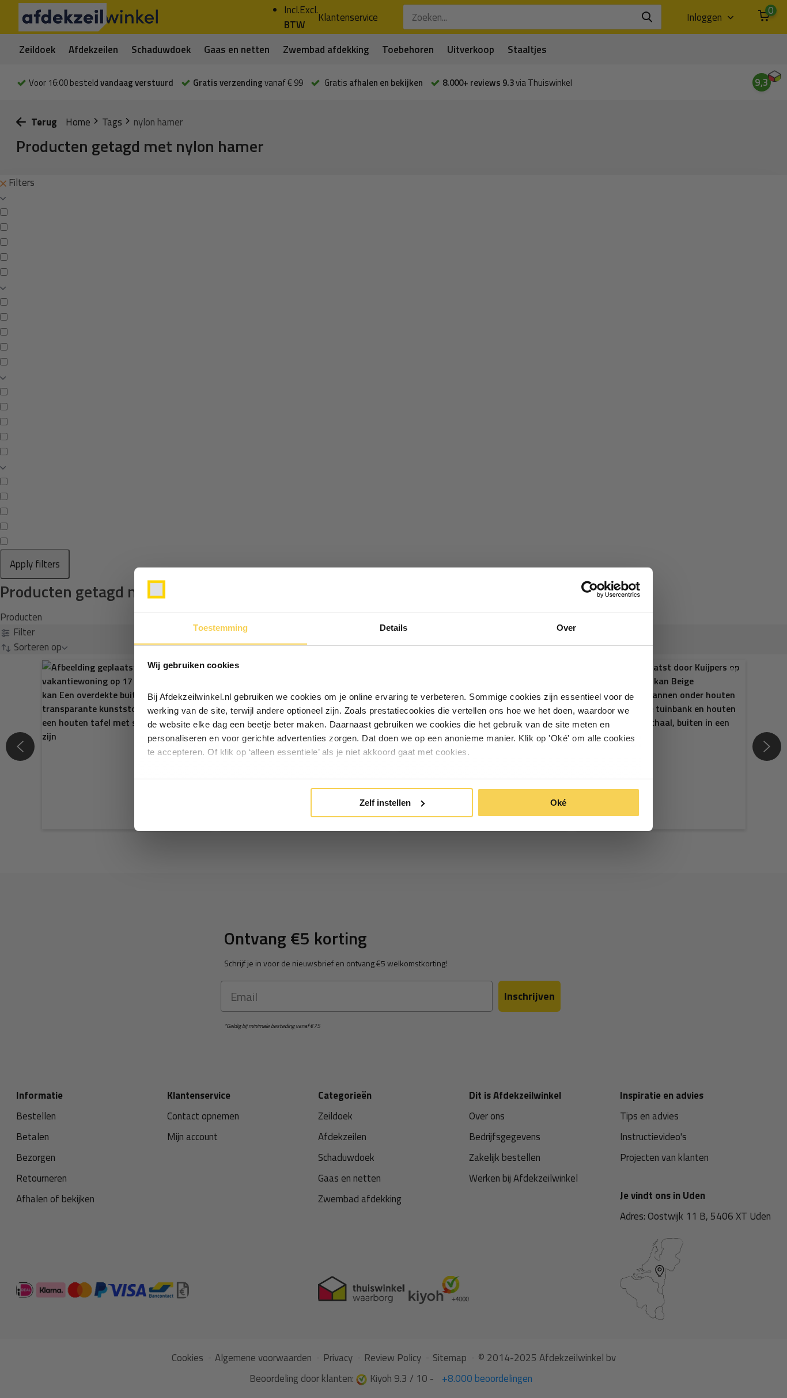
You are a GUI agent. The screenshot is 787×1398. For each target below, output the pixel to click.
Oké (558, 802)
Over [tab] (566, 627)
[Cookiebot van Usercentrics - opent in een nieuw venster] (589, 589)
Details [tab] (394, 627)
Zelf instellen (385, 802)
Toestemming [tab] (220, 627)
